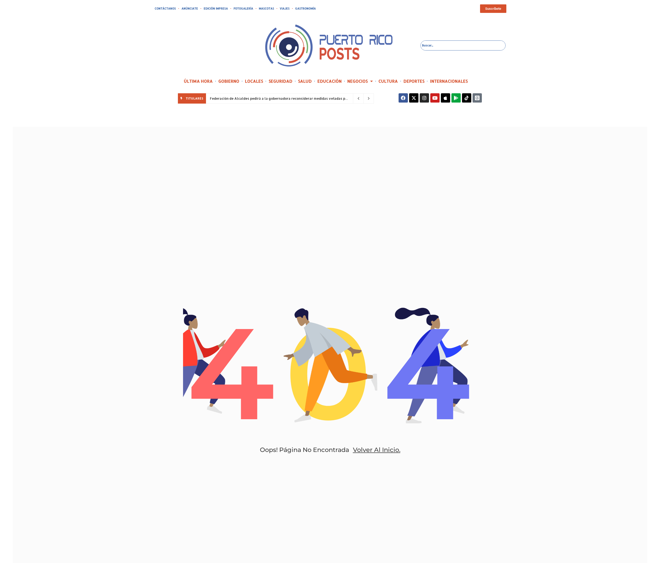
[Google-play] (456, 98)
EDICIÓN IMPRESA (216, 8)
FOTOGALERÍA (243, 8)
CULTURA (388, 81)
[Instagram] (424, 98)
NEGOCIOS (357, 81)
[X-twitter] (413, 98)
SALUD (305, 81)
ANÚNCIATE (190, 8)
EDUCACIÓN (329, 81)
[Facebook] (403, 98)
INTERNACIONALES (449, 81)
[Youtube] (435, 98)
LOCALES (254, 81)
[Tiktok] (466, 98)
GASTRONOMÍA (305, 8)
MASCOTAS (266, 8)
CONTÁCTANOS (165, 8)
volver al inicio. (376, 449)
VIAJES (285, 8)
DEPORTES (413, 81)
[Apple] (445, 98)
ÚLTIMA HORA (198, 81)
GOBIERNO (228, 81)
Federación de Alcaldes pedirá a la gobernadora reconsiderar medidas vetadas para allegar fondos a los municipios (307, 98)
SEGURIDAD (280, 81)
